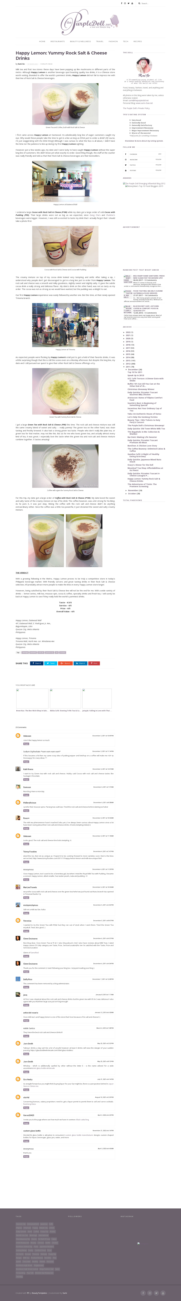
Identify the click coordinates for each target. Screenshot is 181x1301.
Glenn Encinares (30, 939)
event (30, 1231)
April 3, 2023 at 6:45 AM (106, 1148)
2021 (128, 335)
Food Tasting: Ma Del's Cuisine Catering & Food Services (148, 292)
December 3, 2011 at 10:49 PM (103, 736)
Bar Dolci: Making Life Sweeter (142, 437)
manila (34, 1239)
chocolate (26, 1261)
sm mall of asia (44, 1239)
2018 (128, 345)
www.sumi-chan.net (144, 103)
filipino (19, 1228)
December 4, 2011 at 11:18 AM (103, 836)
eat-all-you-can (22, 1235)
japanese (44, 1224)
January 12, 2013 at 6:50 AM (104, 1012)
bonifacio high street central (27, 1269)
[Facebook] (121, 3)
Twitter (145, 165)
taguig (35, 1228)
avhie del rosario (30, 1013)
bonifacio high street (24, 1265)
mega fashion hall (46, 1269)
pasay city (44, 1231)
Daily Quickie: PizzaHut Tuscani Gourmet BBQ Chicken (143, 393)
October (132, 493)
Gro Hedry (27, 1079)
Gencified (35, 952)
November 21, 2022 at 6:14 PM (103, 1130)
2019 (128, 341)
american (27, 1228)
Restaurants (58, 41)
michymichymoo (30, 905)
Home (42, 41)
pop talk (30, 1273)
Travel (99, 41)
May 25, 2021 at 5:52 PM (105, 1043)
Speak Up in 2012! (136, 375)
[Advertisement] (65, 676)
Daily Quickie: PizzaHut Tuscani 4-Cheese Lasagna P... (144, 474)
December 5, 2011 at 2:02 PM (103, 905)
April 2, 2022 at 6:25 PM (106, 1115)
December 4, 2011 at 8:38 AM (103, 802)
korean (28, 1254)
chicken (55, 1243)
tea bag (19, 1276)
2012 (128, 363)
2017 (128, 348)
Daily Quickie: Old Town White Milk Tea (146, 428)
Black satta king (82, 1119)
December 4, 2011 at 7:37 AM (103, 787)
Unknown (27, 736)
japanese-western (47, 1246)
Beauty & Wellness (80, 41)
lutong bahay (21, 1250)
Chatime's (110, 215)
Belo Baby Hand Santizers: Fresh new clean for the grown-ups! (149, 277)
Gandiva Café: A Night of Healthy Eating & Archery (143, 455)
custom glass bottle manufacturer (79, 1135)
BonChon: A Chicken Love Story (142, 445)
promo (52, 1231)
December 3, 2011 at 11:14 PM (103, 751)
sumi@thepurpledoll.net (139, 100)
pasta (36, 1246)
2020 (128, 338)
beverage (25, 652)
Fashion (113, 41)
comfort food (40, 1250)
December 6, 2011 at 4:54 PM (103, 963)
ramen (42, 1261)
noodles (48, 1258)
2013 (128, 360)
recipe (18, 1258)
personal (50, 1261)
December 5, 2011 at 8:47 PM (103, 921)
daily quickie (21, 1231)
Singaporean (38, 1265)
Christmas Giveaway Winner (141, 389)
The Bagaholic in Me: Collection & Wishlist (144, 433)
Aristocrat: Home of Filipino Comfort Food (145, 398)
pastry (30, 1250)
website (44, 1254)
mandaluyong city (23, 1239)
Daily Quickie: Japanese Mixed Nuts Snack (144, 460)
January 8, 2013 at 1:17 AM (105, 995)
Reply (26, 744)
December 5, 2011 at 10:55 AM (103, 887)
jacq (25, 995)
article (51, 1228)
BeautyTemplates (39, 1293)
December (133, 369)
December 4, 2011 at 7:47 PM (103, 851)
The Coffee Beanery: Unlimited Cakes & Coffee (146, 449)
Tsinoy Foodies (30, 852)
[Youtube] (132, 3)
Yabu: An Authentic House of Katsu (144, 414)
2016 (128, 351)
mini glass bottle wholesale (44, 1068)
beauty (33, 1243)
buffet (48, 1243)
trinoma (62, 652)
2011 (128, 366)
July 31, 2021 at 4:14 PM (105, 1079)
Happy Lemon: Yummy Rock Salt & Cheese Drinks (144, 479)
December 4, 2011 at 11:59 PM (103, 869)
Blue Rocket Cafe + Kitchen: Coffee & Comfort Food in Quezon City (146, 308)
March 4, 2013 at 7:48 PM (105, 1028)
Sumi (65, 1293)
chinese (41, 1243)
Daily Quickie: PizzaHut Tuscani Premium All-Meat (143, 441)
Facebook (145, 154)
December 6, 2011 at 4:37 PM (103, 938)
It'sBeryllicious (29, 803)
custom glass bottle (32, 1131)
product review (37, 1258)
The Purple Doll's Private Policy (136, 108)
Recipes (138, 41)
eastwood (33, 652)
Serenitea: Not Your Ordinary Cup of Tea (145, 409)
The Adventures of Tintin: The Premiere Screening (142, 485)
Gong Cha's (95, 215)
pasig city (52, 1254)
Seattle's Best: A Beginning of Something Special (142, 404)
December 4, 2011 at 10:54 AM (103, 818)
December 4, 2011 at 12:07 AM (103, 769)
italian (18, 1261)
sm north (19, 1254)
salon (57, 1269)
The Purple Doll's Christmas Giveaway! (146, 425)
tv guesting (20, 1273)
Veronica (27, 921)
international (43, 1235)
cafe (51, 1224)
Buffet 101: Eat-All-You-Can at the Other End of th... (144, 385)
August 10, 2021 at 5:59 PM (104, 1097)
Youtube (145, 170)
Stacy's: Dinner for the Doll (140, 465)
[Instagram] (125, 3)
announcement (33, 1224)
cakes (54, 1239)
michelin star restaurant (44, 1273)
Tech (125, 41)
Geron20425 (28, 1115)
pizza (49, 1250)
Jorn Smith (28, 1044)
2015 (128, 354)
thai (54, 1258)
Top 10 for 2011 (135, 372)
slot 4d (26, 1097)
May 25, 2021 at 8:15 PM (105, 1061)
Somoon (27, 787)
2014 (128, 357)
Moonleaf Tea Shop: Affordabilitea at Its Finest (145, 469)
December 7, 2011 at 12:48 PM (103, 979)
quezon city (49, 652)
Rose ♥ (26, 818)
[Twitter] (128, 3)
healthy (35, 1261)
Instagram (145, 159)
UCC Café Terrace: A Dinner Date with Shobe (146, 379)
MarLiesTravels (30, 887)
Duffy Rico (27, 979)
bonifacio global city (24, 1246)
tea (57, 652)
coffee (36, 1231)
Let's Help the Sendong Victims (143, 417)
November (133, 490)
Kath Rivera (28, 769)
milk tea (40, 652)
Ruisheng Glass (29, 1104)
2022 (128, 332)
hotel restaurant (22, 1243)
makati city (43, 1228)
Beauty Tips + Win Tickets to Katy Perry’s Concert (144, 421)
